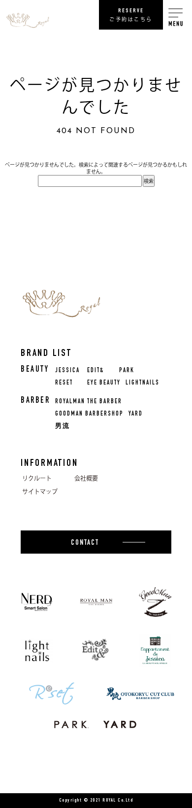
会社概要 (86, 478)
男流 (62, 426)
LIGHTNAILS (143, 383)
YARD (135, 414)
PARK (126, 371)
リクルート (37, 478)
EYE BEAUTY (104, 383)
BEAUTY (35, 370)
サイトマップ (40, 491)
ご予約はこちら (131, 15)
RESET (64, 383)
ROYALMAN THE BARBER (88, 402)
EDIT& (95, 371)
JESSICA (67, 371)
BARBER (35, 401)
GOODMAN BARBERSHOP (89, 414)
